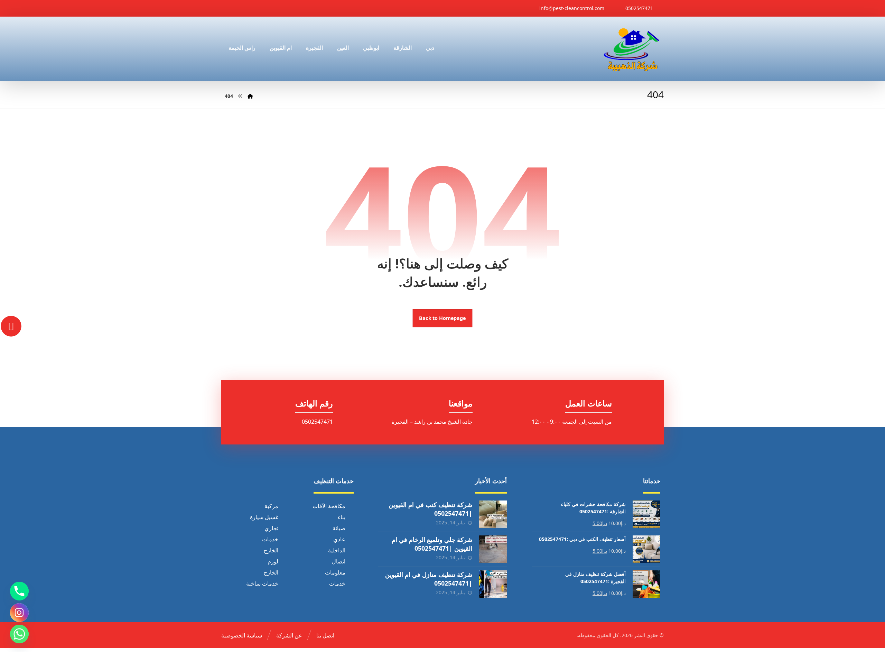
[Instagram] (19, 612)
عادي (339, 539)
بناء (341, 517)
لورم (273, 561)
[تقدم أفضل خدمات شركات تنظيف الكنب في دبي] (631, 49)
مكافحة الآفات (329, 506)
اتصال (338, 561)
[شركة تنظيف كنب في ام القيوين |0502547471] (493, 514)
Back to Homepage (442, 318)
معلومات (335, 572)
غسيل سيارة (264, 517)
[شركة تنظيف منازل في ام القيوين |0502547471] (493, 584)
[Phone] (19, 591)
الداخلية (336, 550)
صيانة (339, 528)
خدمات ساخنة (262, 583)
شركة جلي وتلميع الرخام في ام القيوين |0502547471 (432, 543)
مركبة (271, 506)
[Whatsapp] (19, 634)
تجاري (271, 528)
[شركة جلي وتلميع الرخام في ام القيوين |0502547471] (493, 549)
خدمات (270, 539)
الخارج (271, 550)
